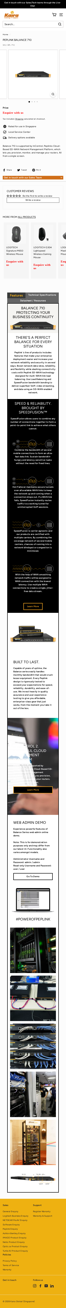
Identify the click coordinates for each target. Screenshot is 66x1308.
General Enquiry (10, 1211)
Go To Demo (33, 876)
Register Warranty (41, 1211)
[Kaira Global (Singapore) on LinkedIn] (52, 1285)
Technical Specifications (42, 294)
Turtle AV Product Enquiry (15, 1251)
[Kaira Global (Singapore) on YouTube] (46, 1285)
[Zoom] (53, 94)
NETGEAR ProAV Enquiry (15, 1220)
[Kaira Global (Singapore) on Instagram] (34, 1285)
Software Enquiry (11, 1224)
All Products (27, 216)
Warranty (7, 1269)
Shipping (19, 119)
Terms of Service (11, 1265)
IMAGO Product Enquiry (14, 1237)
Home (5, 34)
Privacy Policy (10, 1261)
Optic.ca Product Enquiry (15, 1246)
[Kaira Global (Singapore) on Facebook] (40, 1285)
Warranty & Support (42, 1216)
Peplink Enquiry (10, 1229)
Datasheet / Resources (33, 300)
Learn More (33, 606)
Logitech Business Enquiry (16, 1216)
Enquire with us (13, 112)
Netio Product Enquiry (14, 1242)
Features (16, 295)
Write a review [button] (33, 200)
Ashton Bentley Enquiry (14, 1233)
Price (5, 107)
